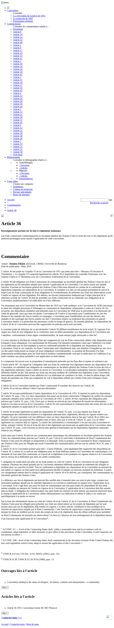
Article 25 (17, 53)
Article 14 (17, 128)
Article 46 (17, 138)
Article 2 (17, 61)
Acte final (17, 154)
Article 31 (17, 149)
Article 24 (17, 37)
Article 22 (17, 130)
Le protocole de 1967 (23, 18)
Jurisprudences (26, 178)
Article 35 (17, 88)
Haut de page (32, 624)
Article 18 (17, 66)
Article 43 (17, 90)
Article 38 (17, 136)
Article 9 (17, 48)
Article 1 (17, 45)
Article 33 (17, 56)
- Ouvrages (24, 165)
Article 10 (17, 64)
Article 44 (17, 106)
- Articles (23, 168)
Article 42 (17, 74)
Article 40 (17, 42)
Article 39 (17, 152)
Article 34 (17, 72)
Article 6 (17, 125)
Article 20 (17, 98)
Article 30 (17, 133)
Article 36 (17, 104)
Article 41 (17, 58)
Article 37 (17, 120)
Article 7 (17, 141)
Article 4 (17, 93)
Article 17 (17, 50)
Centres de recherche (23, 189)
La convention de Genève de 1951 (29, 16)
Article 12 (17, 96)
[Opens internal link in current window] (109, 618)
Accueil (10, 199)
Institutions (18, 186)
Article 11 (17, 80)
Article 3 (17, 77)
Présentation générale (23, 21)
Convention (12, 10)
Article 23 (17, 146)
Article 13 (17, 112)
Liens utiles (12, 181)
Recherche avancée (99, 203)
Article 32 (17, 40)
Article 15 (17, 144)
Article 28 (17, 101)
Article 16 (17, 34)
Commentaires (14, 24)
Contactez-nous (17, 624)
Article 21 (17, 114)
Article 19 (17, 82)
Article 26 (17, 69)
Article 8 (17, 32)
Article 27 (17, 85)
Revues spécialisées (22, 192)
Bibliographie (13, 157)
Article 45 (17, 122)
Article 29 (17, 117)
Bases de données (21, 194)
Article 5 (17, 109)
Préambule (18, 29)
